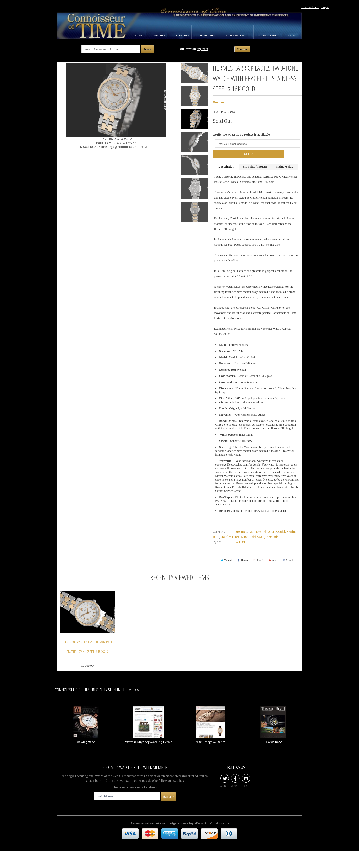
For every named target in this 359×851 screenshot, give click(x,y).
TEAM (291, 35)
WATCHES (159, 35)
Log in (325, 7)
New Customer (310, 7)
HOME (139, 35)
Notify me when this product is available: (242, 134)
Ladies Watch (257, 532)
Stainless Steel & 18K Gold (238, 537)
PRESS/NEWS (207, 35)
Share (244, 560)
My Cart (202, 49)
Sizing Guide (284, 166)
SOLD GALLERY (267, 35)
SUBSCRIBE (182, 35)
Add (274, 560)
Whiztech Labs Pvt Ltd (215, 823)
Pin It (260, 560)
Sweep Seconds (267, 537)
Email (289, 560)
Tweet (228, 560)
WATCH (241, 542)
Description (226, 166)
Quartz (272, 532)
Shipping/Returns (255, 166)
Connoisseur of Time (152, 823)
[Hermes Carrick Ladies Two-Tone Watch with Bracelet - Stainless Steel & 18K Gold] (116, 100)
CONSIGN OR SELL (237, 35)
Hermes (218, 102)
